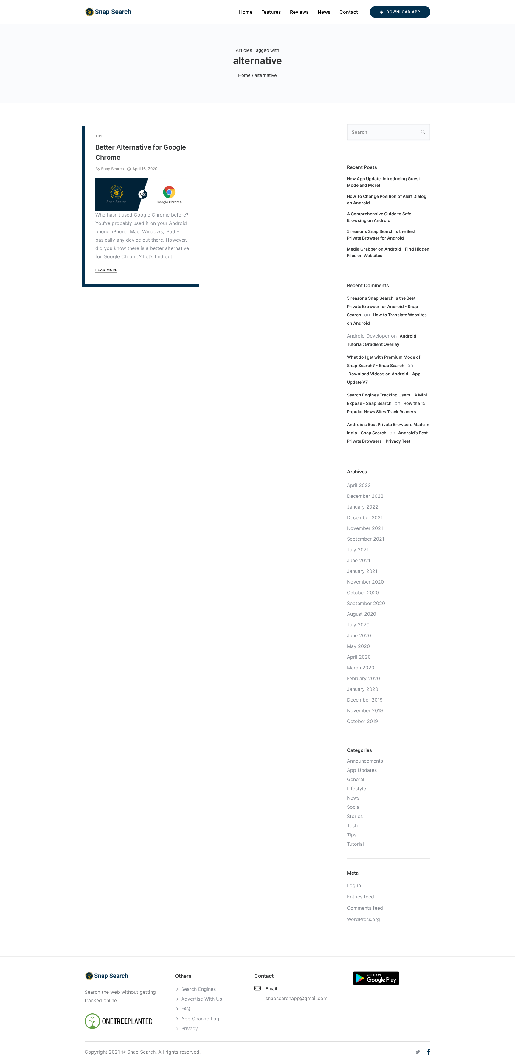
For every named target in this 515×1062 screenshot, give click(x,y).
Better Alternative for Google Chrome (140, 152)
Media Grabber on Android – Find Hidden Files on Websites (388, 252)
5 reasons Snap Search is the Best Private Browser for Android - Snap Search (382, 306)
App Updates (362, 770)
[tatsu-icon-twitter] (419, 1052)
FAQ (185, 1009)
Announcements (365, 760)
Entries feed (360, 897)
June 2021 (358, 560)
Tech (352, 825)
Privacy (189, 1028)
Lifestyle (356, 788)
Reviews (299, 12)
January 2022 (362, 506)
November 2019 (365, 710)
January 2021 (362, 571)
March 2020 (360, 667)
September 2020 (366, 603)
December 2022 (365, 496)
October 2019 (362, 721)
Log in (354, 885)
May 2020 (358, 646)
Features (271, 12)
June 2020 (359, 635)
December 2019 (365, 699)
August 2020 (361, 614)
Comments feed (365, 908)
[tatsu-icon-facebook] (428, 1052)
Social (354, 807)
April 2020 (359, 656)
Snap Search (112, 168)
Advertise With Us (201, 999)
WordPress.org (363, 919)
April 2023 (359, 485)
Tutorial (355, 844)
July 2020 (358, 624)
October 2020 (363, 592)
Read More (106, 270)
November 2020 (365, 581)
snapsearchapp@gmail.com (297, 998)
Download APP (403, 12)
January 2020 (362, 689)
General (355, 779)
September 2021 (365, 539)
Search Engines (198, 989)
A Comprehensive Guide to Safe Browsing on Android (379, 217)
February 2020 (363, 678)
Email (271, 988)
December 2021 (365, 517)
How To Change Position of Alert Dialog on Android (386, 199)
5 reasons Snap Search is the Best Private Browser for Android (381, 234)
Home (245, 12)
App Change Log (200, 1018)
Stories (355, 816)
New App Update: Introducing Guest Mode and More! (383, 182)
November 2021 (365, 528)
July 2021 (358, 549)
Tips (99, 136)
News (324, 12)
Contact (348, 12)
